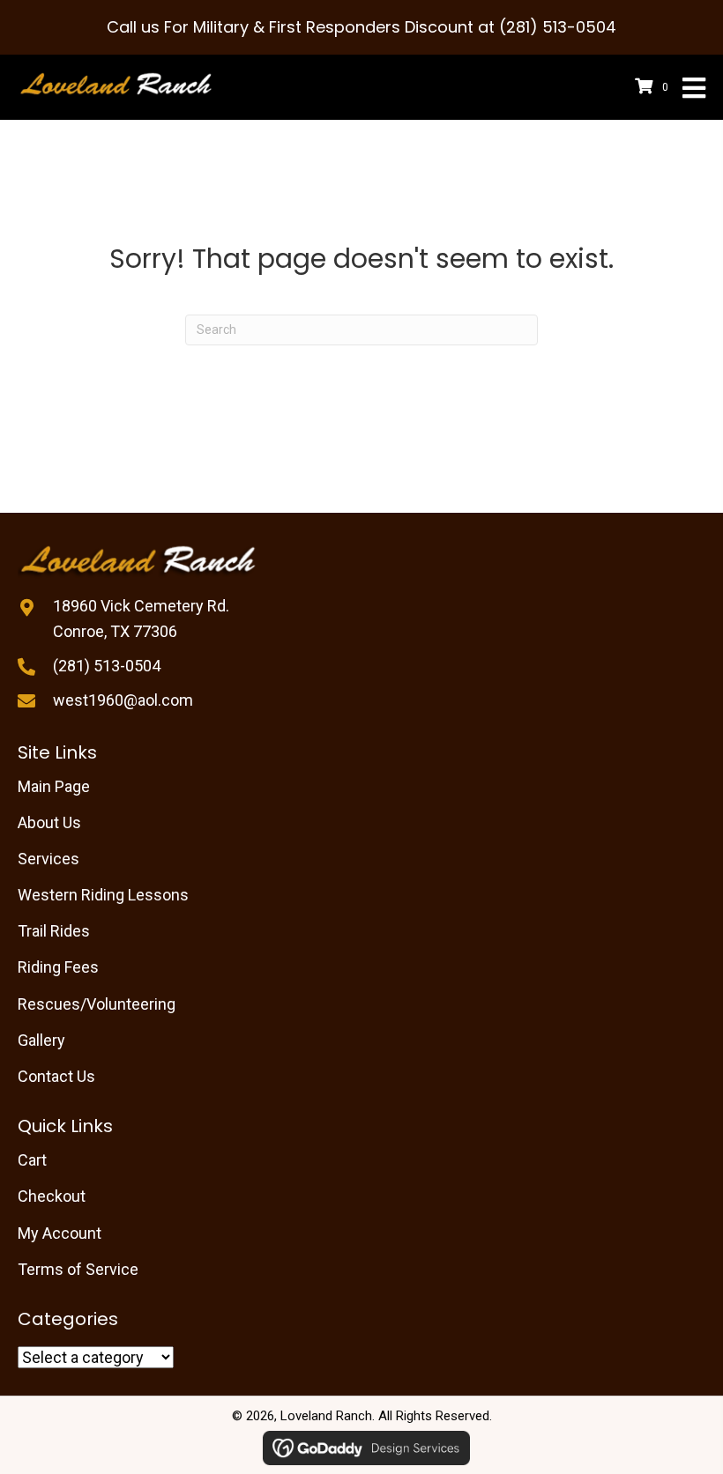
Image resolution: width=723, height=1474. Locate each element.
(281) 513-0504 (106, 665)
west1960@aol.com (123, 700)
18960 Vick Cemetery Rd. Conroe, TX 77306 (141, 618)
